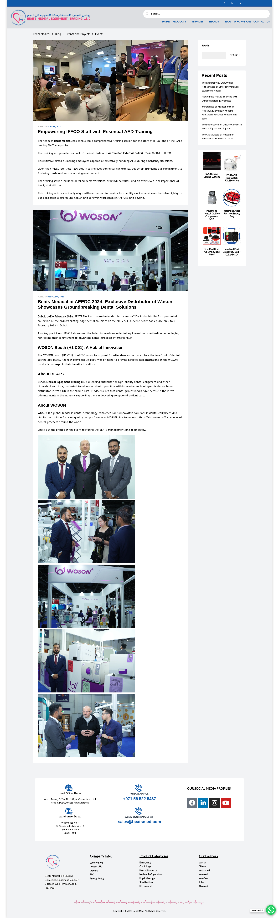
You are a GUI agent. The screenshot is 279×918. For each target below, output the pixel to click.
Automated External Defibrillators (129, 153)
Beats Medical (63, 140)
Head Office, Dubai (70, 793)
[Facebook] (224, 3)
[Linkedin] (232, 3)
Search (205, 45)
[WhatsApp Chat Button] (271, 910)
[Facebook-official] (192, 803)
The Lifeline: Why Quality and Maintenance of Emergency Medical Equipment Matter (220, 86)
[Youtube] (226, 803)
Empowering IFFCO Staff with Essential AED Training (95, 131)
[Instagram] (240, 3)
